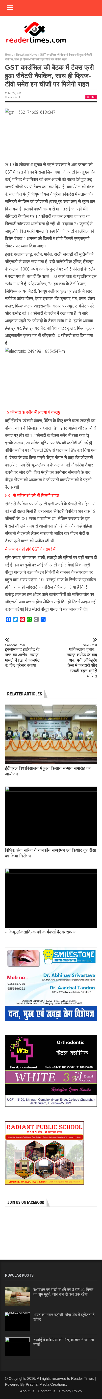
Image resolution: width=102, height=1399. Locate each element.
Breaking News (26, 54)
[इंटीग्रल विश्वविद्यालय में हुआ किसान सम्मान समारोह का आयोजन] (51, 734)
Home (9, 54)
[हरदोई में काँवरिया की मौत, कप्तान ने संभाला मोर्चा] (17, 1346)
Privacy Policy (70, 1391)
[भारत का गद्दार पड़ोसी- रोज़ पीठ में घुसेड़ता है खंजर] (17, 1321)
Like (93, 97)
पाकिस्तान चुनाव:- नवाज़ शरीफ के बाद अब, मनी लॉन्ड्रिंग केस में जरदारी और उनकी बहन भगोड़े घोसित (82, 661)
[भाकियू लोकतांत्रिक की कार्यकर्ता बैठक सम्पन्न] (51, 898)
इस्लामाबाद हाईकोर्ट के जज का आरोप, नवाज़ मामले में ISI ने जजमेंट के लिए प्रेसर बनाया (22, 655)
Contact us (46, 1391)
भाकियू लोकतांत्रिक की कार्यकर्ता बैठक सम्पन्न (40, 932)
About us (27, 1391)
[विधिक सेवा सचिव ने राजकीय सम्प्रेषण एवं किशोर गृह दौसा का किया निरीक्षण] (51, 816)
